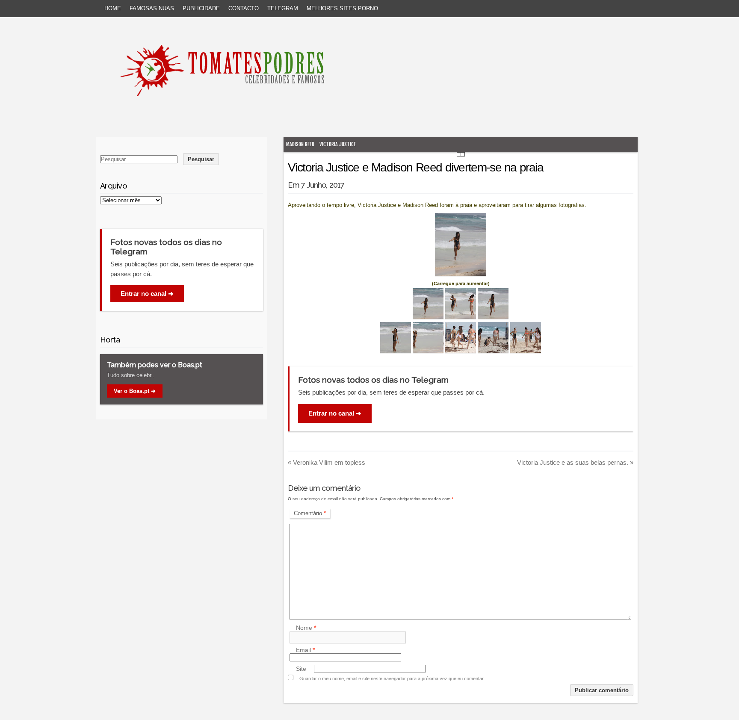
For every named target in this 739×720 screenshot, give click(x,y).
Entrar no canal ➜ (334, 413)
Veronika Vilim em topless (326, 462)
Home (112, 8)
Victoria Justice (337, 144)
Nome (306, 628)
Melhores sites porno (342, 8)
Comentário (310, 513)
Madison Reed (300, 144)
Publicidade (201, 8)
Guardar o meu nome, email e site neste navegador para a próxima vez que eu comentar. (392, 678)
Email (305, 649)
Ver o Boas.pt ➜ (135, 391)
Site (301, 668)
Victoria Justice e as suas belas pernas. (575, 462)
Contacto (243, 8)
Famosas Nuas (152, 8)
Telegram (282, 8)
